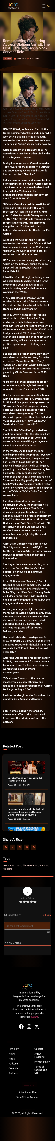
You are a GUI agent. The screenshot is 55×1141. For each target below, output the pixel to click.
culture (34, 1016)
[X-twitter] (37, 1026)
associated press (12, 865)
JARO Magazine (39, 1055)
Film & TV (26, 785)
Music (12, 1058)
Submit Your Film (27, 1092)
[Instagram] (29, 1026)
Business (26, 819)
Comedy (13, 1068)
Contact (38, 1049)
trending (8, 868)
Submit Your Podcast (27, 1097)
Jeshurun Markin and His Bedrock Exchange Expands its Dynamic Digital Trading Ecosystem (26, 812)
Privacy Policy (42, 1061)
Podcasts (13, 1063)
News (9, 58)
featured (43, 865)
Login (48, 915)
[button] (44, 6)
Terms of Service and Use (40, 1069)
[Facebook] (21, 1026)
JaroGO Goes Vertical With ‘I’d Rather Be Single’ (25, 779)
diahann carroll (30, 865)
